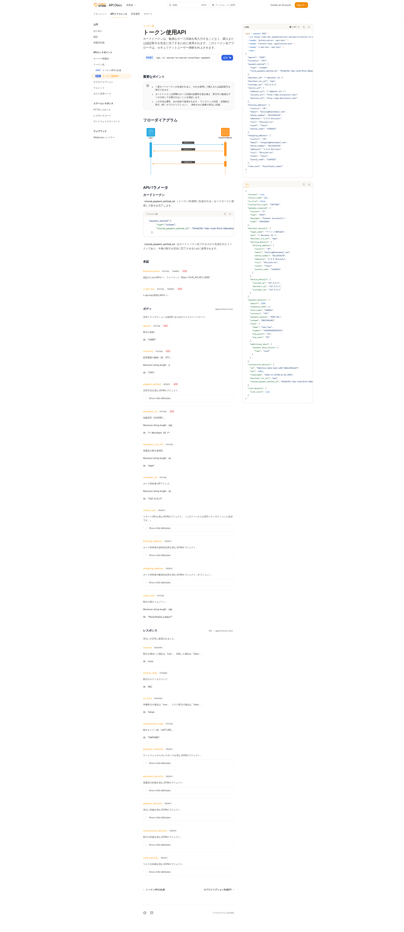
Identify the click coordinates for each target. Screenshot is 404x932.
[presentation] (278, 103)
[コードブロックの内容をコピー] (304, 27)
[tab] (247, 184)
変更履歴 (135, 13)
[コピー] (217, 58)
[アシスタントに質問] (309, 27)
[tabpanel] (278, 295)
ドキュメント (100, 13)
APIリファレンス (118, 13)
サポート (148, 13)
